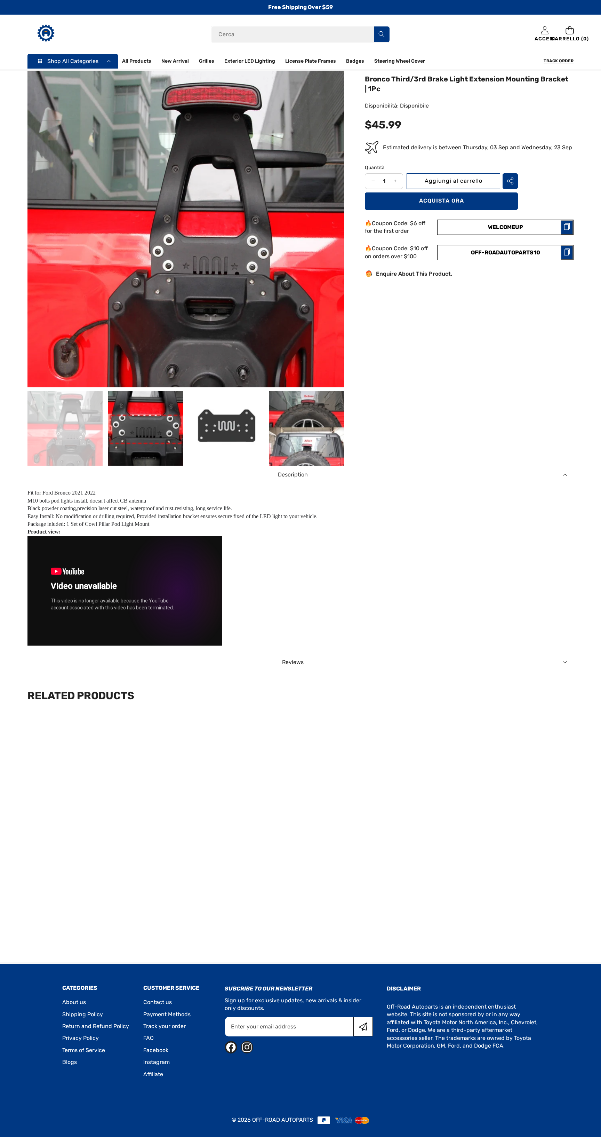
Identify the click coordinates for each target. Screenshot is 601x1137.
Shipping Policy (82, 1014)
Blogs (69, 1062)
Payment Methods (167, 1014)
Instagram (156, 1062)
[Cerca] (382, 34)
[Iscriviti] (363, 1026)
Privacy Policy (80, 1038)
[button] (570, 34)
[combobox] (300, 34)
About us (74, 1002)
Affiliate (153, 1074)
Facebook (155, 1050)
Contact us (157, 1002)
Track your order (164, 1026)
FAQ (148, 1038)
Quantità (375, 168)
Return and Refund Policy (95, 1026)
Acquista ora (441, 200)
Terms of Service (83, 1050)
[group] (65, 428)
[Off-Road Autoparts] (45, 34)
